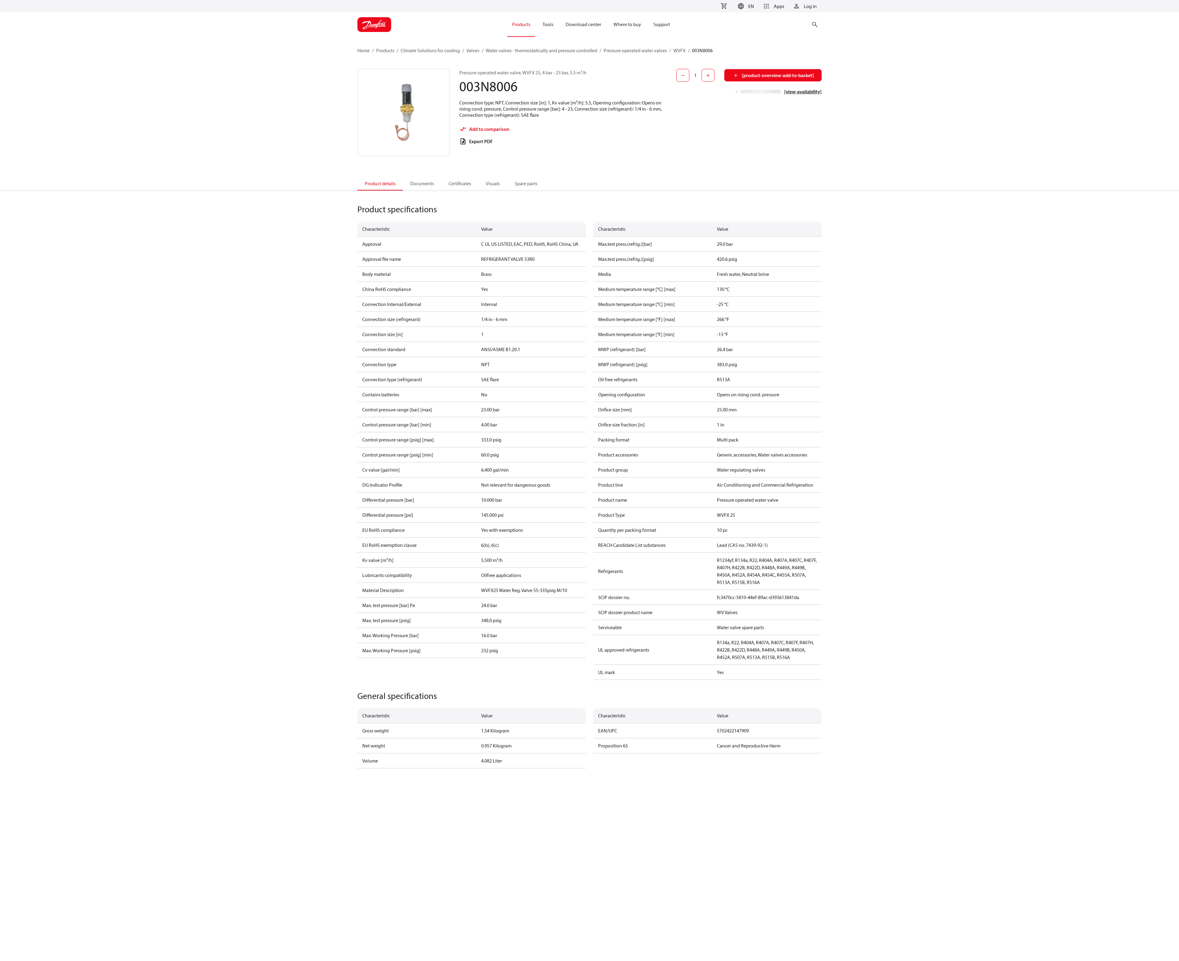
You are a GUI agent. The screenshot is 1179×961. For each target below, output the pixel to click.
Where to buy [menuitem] (627, 24)
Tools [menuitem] (548, 24)
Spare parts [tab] (526, 183)
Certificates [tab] (460, 183)
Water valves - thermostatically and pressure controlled (541, 50)
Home (363, 50)
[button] (745, 6)
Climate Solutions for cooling (430, 50)
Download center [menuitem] (583, 24)
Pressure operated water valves (635, 50)
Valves (472, 50)
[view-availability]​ (803, 91)
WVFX (679, 50)
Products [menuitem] (521, 24)
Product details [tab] (380, 183)
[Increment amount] (708, 75)
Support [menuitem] (661, 24)
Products (385, 50)
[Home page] (374, 24)
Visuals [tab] (493, 183)
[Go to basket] (724, 6)
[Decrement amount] (682, 75)
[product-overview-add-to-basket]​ (778, 75)
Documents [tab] (422, 183)
